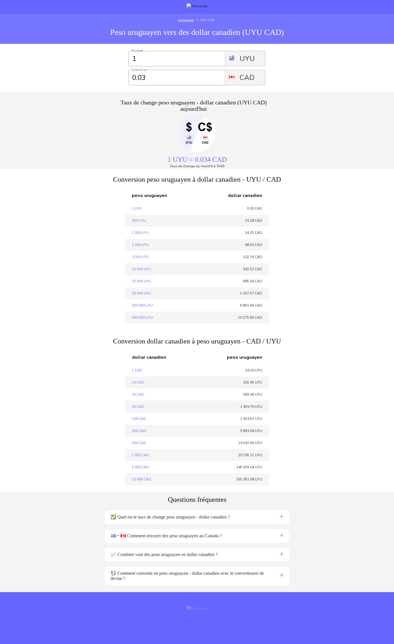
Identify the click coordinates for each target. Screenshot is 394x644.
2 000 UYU (140, 245)
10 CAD (138, 382)
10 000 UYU (141, 269)
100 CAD (139, 418)
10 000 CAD (141, 479)
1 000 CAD (140, 455)
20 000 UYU (141, 281)
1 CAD (137, 370)
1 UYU (137, 208)
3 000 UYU (140, 257)
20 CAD (138, 394)
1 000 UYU (140, 232)
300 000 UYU (142, 317)
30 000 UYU (141, 293)
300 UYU (139, 220)
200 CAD (139, 431)
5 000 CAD (140, 467)
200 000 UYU (142, 305)
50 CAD (138, 406)
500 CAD (139, 443)
